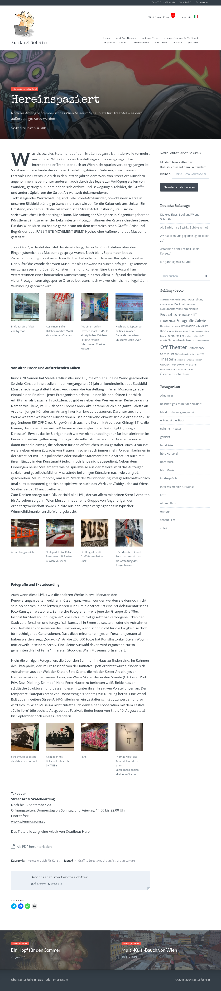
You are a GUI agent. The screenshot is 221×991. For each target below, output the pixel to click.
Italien (199, 326)
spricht (188, 18)
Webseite (56, 883)
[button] (24, 24)
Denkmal (179, 304)
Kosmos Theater (174, 331)
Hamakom (165, 326)
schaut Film (150, 38)
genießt (193, 43)
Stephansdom (184, 354)
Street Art (95, 860)
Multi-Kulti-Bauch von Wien (149, 950)
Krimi (185, 331)
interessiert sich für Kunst (181, 38)
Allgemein (166, 396)
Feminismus (190, 309)
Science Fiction (169, 354)
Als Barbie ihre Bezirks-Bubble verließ (184, 227)
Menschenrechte (190, 336)
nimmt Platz (168, 503)
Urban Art (109, 860)
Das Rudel (185, 3)
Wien (174, 365)
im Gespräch (141, 43)
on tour (177, 43)
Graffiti (82, 860)
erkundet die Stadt (116, 43)
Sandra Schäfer (20, 128)
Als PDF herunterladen (34, 846)
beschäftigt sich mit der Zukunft (180, 404)
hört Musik (167, 462)
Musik (163, 340)
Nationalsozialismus (181, 340)
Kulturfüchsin (29, 43)
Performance (196, 348)
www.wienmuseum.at (28, 821)
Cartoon (163, 304)
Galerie (200, 321)
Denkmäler (190, 304)
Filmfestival (168, 321)
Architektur (181, 299)
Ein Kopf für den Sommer (36, 950)
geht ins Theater (126, 38)
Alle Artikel (39, 883)
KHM (205, 326)
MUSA (201, 336)
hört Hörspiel (169, 453)
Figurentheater (181, 314)
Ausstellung (195, 299)
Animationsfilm (167, 300)
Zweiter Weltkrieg (187, 364)
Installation (188, 326)
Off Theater (173, 347)
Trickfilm (198, 360)
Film (194, 314)
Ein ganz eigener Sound (175, 262)
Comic (171, 304)
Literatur (171, 335)
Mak (179, 336)
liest (106, 38)
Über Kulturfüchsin (163, 3)
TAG (202, 354)
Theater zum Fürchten (184, 360)
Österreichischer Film (174, 374)
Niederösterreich (202, 341)
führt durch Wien (159, 18)
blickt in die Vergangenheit (177, 412)
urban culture (126, 860)
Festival (166, 314)
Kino (163, 331)
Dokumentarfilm (171, 309)
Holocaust (175, 326)
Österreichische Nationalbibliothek (176, 369)
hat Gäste (161, 43)
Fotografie (185, 320)
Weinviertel (165, 364)
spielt (163, 528)
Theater (167, 359)
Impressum (202, 3)
